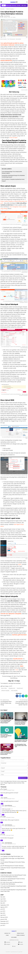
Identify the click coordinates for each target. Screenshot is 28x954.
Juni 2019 (2, 911)
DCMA (7, 935)
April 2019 (3, 915)
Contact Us (7, 933)
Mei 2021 (2, 903)
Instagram (8, 944)
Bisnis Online (4, 688)
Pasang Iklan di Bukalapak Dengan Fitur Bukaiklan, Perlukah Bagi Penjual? (21, 723)
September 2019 (4, 905)
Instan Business (8, 805)
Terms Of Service (21, 935)
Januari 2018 (3, 919)
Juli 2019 (2, 909)
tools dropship (14, 690)
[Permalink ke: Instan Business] (1, 16)
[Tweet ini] (20, 696)
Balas (1, 795)
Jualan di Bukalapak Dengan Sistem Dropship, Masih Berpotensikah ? (6, 753)
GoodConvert (20, 688)
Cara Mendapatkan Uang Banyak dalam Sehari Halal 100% (21, 745)
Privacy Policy (20, 933)
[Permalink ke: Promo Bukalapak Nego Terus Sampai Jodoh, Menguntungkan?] (6, 715)
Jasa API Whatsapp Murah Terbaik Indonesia (11, 865)
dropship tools (12, 688)
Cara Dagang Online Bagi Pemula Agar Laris (11, 856)
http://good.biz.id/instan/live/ (9, 812)
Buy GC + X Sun (14, 681)
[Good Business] (14, 2)
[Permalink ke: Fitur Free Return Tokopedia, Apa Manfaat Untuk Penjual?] (6, 730)
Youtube (21, 944)
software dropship (5, 690)
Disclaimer (14, 937)
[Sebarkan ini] (17, 696)
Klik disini (21, 5)
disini (19, 564)
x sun (16, 669)
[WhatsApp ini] (26, 696)
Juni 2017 (2, 925)
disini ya (22, 848)
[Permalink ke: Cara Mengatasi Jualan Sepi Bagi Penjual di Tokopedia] (21, 732)
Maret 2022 (3, 901)
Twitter (21, 942)
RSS (14, 946)
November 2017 (4, 923)
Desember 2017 (4, 921)
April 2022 (3, 899)
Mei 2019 (2, 913)
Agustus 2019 (3, 907)
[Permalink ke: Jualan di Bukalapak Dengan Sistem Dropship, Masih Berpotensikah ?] (6, 747)
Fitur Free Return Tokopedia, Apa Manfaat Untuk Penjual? (5, 736)
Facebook (8, 942)
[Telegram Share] (23, 696)
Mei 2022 (2, 897)
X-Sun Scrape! (13, 137)
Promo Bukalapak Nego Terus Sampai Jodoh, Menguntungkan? (5, 721)
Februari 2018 (4, 917)
